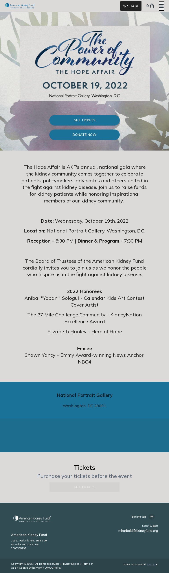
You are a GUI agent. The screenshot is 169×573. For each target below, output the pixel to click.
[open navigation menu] (161, 6)
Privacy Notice (70, 563)
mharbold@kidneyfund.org (138, 531)
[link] (84, 120)
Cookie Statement (30, 567)
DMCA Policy (53, 567)
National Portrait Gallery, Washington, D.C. (96, 231)
